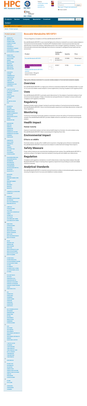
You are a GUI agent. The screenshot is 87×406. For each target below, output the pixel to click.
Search (78, 19)
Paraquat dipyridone (12, 283)
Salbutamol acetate (12, 339)
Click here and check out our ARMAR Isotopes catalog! (37, 26)
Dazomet (9, 97)
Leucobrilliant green (12, 218)
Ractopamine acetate (12, 309)
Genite (8, 145)
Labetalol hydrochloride (11, 207)
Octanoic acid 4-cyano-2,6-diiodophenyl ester (13, 269)
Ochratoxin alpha (11, 259)
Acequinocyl (10, 46)
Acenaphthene (10, 41)
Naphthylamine (11, 254)
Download (46, 19)
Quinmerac (9, 297)
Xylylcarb (9, 382)
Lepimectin (10, 215)
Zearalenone (10, 387)
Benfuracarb (10, 68)
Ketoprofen (10, 200)
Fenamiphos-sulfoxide (12, 133)
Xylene (8, 380)
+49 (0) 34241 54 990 (43, 3)
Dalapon (9, 94)
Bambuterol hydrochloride (11, 56)
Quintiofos (10, 305)
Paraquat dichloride (12, 281)
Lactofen (9, 210)
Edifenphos (10, 106)
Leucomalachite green (13, 220)
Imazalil (9, 176)
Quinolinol (10, 302)
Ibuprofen (9, 174)
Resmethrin (10, 314)
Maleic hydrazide (11, 232)
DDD (8, 102)
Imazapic (9, 186)
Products (8, 19)
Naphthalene (10, 246)
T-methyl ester (11, 343)
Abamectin (9, 38)
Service (17, 19)
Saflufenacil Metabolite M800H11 (13, 334)
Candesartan (10, 82)
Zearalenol (10, 385)
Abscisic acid (10, 39)
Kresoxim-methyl (11, 203)
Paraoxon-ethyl (11, 278)
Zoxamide (9, 389)
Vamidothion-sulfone (12, 370)
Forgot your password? (71, 7)
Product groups (13, 29)
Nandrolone (10, 244)
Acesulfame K (10, 50)
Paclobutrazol (11, 275)
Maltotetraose (11, 237)
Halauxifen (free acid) (12, 157)
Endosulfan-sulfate (12, 116)
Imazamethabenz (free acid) (12, 178)
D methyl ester (11, 89)
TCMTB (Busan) (11, 346)
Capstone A (10, 85)
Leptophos (10, 217)
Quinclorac (10, 295)
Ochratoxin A (10, 258)
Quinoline (9, 300)
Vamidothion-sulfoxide (13, 372)
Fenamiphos (10, 130)
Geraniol (9, 147)
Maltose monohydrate (13, 235)
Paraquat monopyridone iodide (13, 286)
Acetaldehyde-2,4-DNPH (13, 51)
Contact (8, 23)
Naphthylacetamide (12, 251)
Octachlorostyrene (12, 263)
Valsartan (9, 367)
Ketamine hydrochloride (13, 198)
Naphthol (9, 247)
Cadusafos (10, 72)
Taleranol (9, 345)
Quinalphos (10, 293)
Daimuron (9, 92)
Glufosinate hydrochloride (11, 153)
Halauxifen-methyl (12, 159)
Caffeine (9, 74)
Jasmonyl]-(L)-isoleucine (13, 191)
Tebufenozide (10, 353)
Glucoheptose (11, 149)
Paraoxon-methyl (11, 280)
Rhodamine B (10, 317)
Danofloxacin (10, 96)
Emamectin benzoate (12, 113)
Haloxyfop (9, 169)
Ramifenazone (10, 312)
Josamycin (9, 193)
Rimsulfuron (10, 319)
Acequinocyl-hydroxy (12, 48)
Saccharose (10, 329)
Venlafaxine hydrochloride (11, 376)
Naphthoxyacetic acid (13, 249)
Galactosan (10, 142)
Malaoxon (9, 227)
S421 (8, 326)
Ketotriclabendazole (12, 201)
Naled (8, 241)
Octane (9, 264)
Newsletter (37, 19)
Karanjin (9, 196)
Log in (78, 5)
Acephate (9, 45)
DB (7, 99)
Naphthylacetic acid (12, 253)
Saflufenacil (10, 331)
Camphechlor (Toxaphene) (10, 78)
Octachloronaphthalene (13, 261)
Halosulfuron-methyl (13, 167)
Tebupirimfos (10, 356)
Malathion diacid (11, 230)
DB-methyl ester (11, 101)
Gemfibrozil (10, 143)
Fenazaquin (10, 137)
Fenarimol (9, 135)
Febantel (9, 126)
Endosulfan (10, 114)
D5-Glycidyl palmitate (12, 91)
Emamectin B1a (11, 109)
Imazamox (9, 184)
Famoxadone (10, 123)
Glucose (9, 150)
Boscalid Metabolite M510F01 (33, 58)
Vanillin (9, 374)
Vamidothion (10, 368)
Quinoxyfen (10, 304)
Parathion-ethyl (11, 288)
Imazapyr (9, 188)
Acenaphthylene (11, 43)
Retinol (9, 316)
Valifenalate (10, 365)
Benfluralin (10, 67)
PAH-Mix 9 (9, 276)
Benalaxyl (9, 63)
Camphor (9, 80)
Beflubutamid (10, 62)
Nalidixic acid (10, 242)
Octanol (9, 271)
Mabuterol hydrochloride (11, 224)
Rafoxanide (10, 310)
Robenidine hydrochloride (11, 322)
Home (6, 29)
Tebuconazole (10, 348)
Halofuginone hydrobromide (10, 165)
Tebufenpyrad (10, 355)
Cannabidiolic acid (12, 84)
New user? (61, 7)
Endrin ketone (10, 120)
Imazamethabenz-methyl (11, 182)
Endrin (8, 118)
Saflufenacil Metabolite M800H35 (13, 337)
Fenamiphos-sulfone (12, 131)
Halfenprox (10, 160)
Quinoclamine (10, 299)
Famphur (9, 125)
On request (78, 65)
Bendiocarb (10, 65)
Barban (9, 60)
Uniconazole (10, 360)
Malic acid (9, 234)
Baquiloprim (10, 58)
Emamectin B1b (11, 111)
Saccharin (9, 328)
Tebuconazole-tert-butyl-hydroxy (12, 351)
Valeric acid (10, 363)
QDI (8, 292)
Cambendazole (11, 75)
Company (26, 19)
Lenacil (9, 213)
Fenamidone (10, 128)
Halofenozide (10, 162)
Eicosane (9, 108)
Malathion (9, 229)
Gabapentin (10, 140)
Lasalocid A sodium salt (13, 212)
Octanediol (10, 266)
